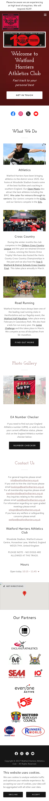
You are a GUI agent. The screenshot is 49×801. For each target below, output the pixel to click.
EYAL (43, 198)
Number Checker (24, 445)
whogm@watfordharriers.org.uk (24, 509)
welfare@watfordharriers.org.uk (24, 519)
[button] (45, 14)
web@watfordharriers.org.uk (31, 499)
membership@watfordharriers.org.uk (24, 493)
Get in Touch (24, 95)
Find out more (24, 342)
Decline (13, 794)
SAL (40, 201)
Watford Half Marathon (15, 318)
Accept (36, 794)
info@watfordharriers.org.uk (24, 480)
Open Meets (33, 188)
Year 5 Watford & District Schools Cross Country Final (24, 265)
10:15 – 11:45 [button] (29, 571)
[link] (10, 15)
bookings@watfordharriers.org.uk (27, 486)
